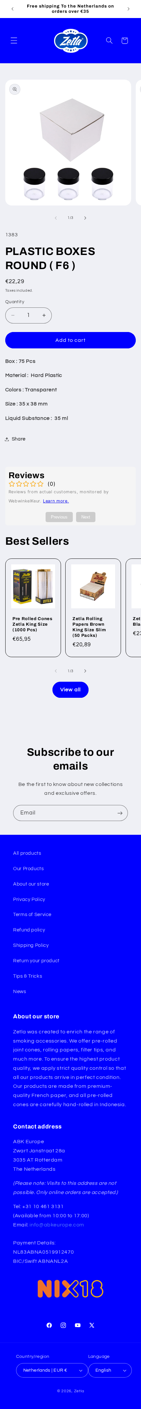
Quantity (14, 302)
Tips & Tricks (27, 976)
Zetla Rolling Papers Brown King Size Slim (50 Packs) (89, 626)
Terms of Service (32, 914)
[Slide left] (56, 218)
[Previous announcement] (12, 9)
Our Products (28, 868)
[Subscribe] (120, 813)
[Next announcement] (128, 9)
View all (70, 689)
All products (27, 853)
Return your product (36, 960)
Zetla (79, 1391)
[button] (13, 40)
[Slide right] (85, 218)
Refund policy (29, 930)
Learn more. (56, 501)
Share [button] (19, 439)
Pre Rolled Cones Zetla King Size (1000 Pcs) (32, 624)
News (19, 991)
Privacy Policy (29, 899)
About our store (31, 884)
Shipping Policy (31, 945)
